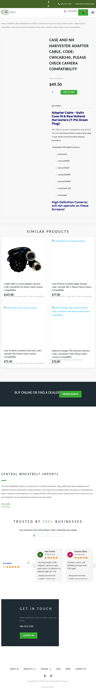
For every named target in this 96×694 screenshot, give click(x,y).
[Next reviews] (94, 565)
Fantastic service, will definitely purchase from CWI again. (77, 565)
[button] (93, 12)
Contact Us (80, 669)
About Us (14, 669)
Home (3, 24)
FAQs (58, 669)
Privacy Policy (48, 687)
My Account (72, 11)
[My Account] (65, 11)
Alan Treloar (49, 551)
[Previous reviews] (34, 565)
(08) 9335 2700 (26, 626)
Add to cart (69, 92)
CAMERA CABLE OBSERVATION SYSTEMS (22, 24)
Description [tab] (56, 106)
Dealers (44, 669)
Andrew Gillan (80, 551)
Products (28, 669)
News (68, 669)
